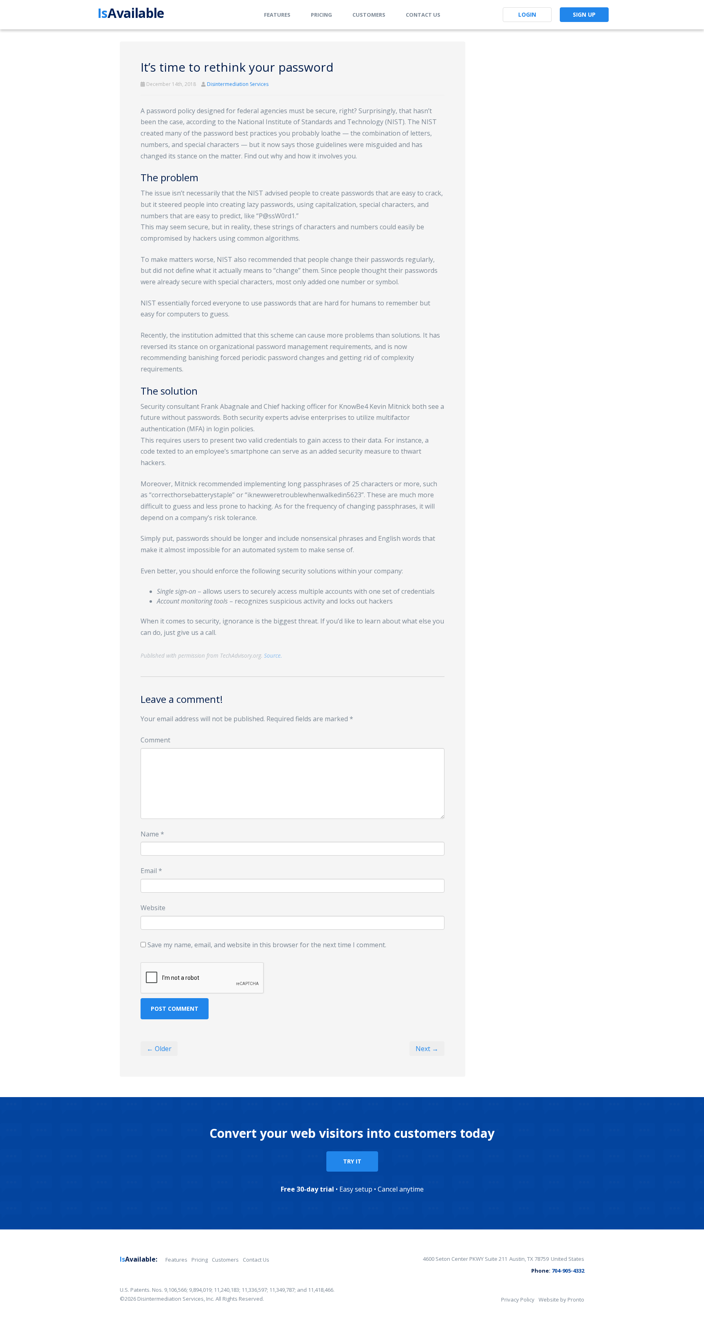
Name (152, 834)
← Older (159, 1048)
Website (153, 907)
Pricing (321, 14)
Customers (368, 14)
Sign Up (584, 14)
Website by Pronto (561, 1299)
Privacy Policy (518, 1299)
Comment (155, 739)
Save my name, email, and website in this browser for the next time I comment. (266, 944)
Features (277, 14)
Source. (273, 655)
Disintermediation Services (237, 84)
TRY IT (352, 1161)
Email (151, 870)
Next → (427, 1048)
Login (527, 14)
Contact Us (423, 14)
